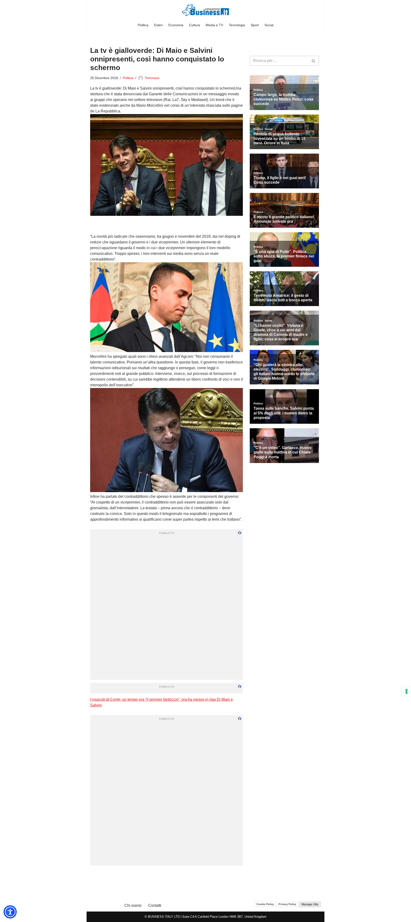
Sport (255, 25)
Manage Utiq (310, 904)
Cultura (194, 25)
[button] (10, 912)
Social (269, 25)
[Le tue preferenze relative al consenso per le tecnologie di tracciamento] (406, 691)
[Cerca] (313, 61)
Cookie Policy (265, 904)
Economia (175, 25)
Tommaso (152, 78)
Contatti (154, 905)
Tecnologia (237, 25)
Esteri (158, 25)
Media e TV (214, 25)
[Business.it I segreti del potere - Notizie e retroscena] (205, 10)
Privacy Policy (287, 904)
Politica (143, 25)
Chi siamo (133, 905)
